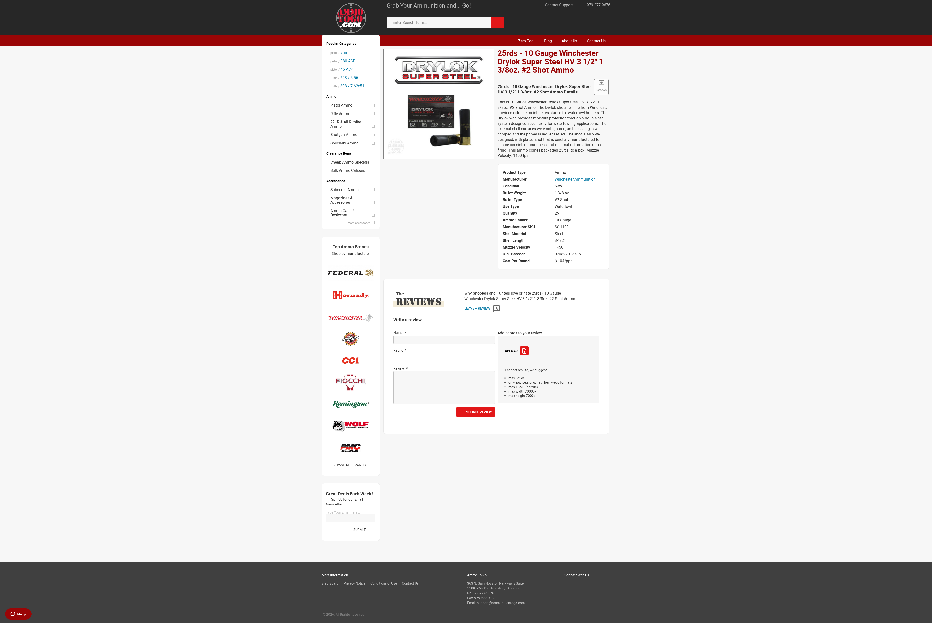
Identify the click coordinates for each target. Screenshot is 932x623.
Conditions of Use (383, 583)
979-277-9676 (483, 593)
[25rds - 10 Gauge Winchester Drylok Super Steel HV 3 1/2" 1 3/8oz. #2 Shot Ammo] (438, 103)
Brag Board (330, 583)
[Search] (497, 22)
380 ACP (342, 61)
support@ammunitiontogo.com (501, 602)
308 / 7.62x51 (347, 86)
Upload (511, 350)
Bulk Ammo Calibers (347, 170)
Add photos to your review (520, 333)
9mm (340, 52)
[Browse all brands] (371, 465)
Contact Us (410, 583)
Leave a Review (477, 308)
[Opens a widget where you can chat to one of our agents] (18, 614)
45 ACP (341, 69)
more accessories (359, 223)
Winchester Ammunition (575, 179)
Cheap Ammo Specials (349, 162)
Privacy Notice (354, 583)
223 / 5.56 (344, 77)
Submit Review (479, 412)
